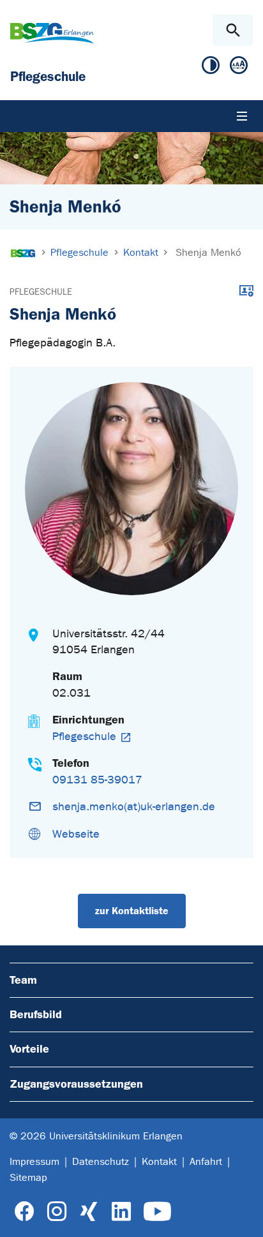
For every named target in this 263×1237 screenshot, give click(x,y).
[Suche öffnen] (233, 30)
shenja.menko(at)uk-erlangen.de (133, 806)
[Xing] (88, 1212)
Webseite (76, 834)
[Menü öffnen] (242, 116)
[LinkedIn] (121, 1212)
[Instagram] (56, 1212)
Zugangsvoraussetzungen (76, 1084)
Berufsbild (36, 1014)
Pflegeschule (41, 291)
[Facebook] (24, 1212)
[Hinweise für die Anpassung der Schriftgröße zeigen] (239, 68)
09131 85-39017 (97, 780)
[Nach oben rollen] (243, 1216)
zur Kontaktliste (132, 911)
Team (23, 980)
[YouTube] (157, 1212)
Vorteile (29, 1049)
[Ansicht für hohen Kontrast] (211, 68)
